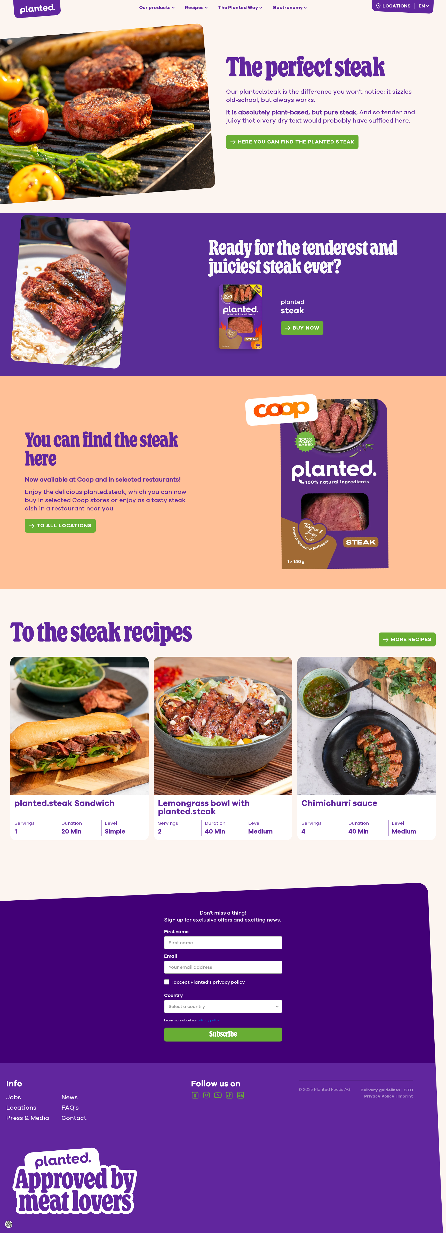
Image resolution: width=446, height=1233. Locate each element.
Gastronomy (288, 7)
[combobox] (222, 1006)
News (69, 1097)
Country (173, 995)
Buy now (306, 327)
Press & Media (27, 1118)
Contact (73, 1118)
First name (176, 931)
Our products (155, 7)
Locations (396, 6)
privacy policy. (209, 1020)
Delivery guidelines (381, 1090)
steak (292, 310)
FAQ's (70, 1107)
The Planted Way (238, 7)
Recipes (194, 7)
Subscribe (223, 1034)
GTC (408, 1090)
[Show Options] (277, 1006)
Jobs (13, 1097)
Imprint (405, 1096)
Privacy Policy (379, 1096)
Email (170, 956)
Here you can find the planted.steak (296, 141)
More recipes (411, 639)
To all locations (64, 525)
